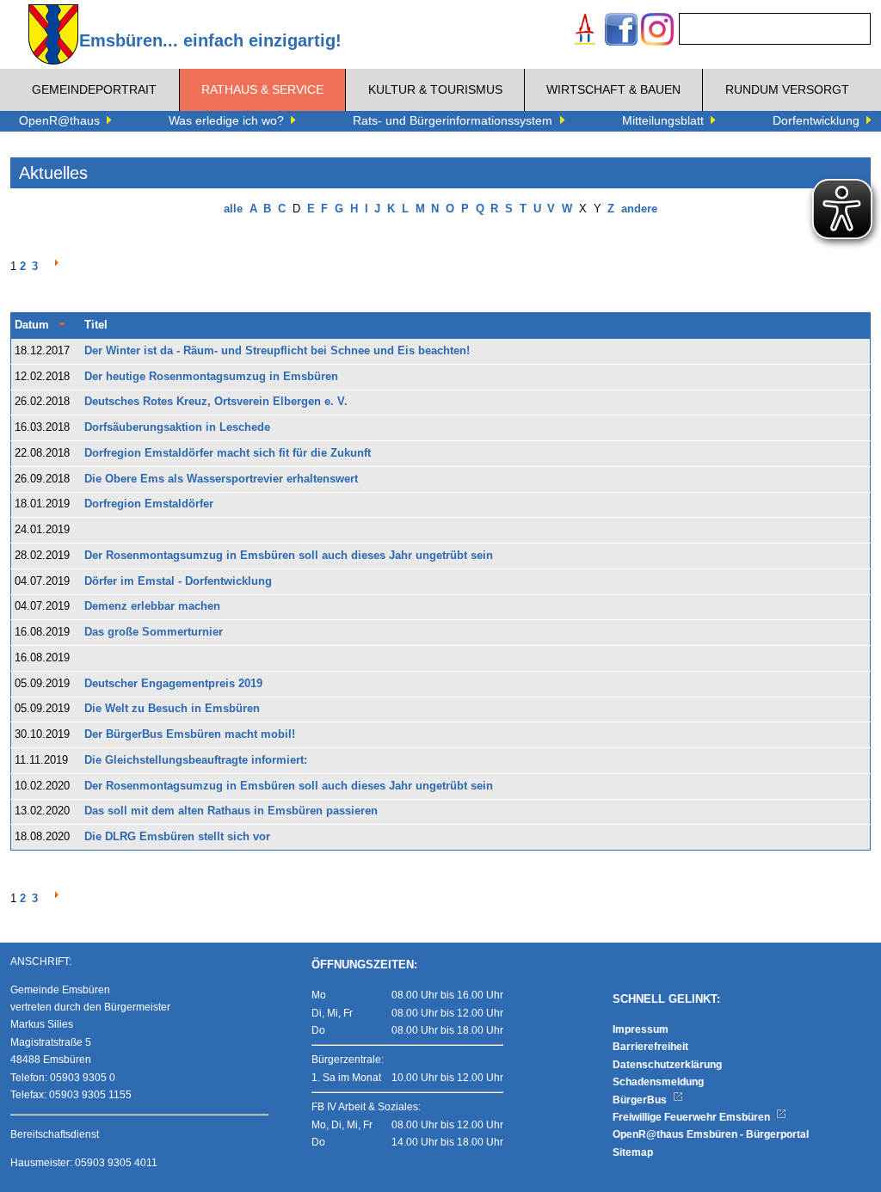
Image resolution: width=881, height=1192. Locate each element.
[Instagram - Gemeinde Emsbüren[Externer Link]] (657, 31)
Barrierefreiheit (650, 1047)
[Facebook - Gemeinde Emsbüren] (621, 31)
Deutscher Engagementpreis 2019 (173, 684)
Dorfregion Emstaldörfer (148, 504)
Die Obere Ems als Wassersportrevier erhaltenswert (221, 479)
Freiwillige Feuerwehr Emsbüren (693, 1117)
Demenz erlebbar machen (152, 606)
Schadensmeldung (658, 1082)
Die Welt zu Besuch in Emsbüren (172, 709)
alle (233, 209)
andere (639, 209)
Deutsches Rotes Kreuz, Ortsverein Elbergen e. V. (216, 402)
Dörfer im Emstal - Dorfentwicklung (178, 581)
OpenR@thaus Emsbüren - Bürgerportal (711, 1134)
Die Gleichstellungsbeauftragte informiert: (195, 760)
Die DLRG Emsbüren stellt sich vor (177, 837)
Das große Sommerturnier (153, 632)
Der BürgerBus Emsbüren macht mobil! (189, 734)
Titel (96, 325)
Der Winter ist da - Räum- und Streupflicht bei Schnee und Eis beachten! (277, 351)
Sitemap (633, 1152)
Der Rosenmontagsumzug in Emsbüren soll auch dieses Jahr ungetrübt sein (288, 556)
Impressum (640, 1029)
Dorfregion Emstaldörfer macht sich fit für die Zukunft (227, 453)
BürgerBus (641, 1100)
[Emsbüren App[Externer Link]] (585, 31)
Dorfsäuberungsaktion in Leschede (177, 427)
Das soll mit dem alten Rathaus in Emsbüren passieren (231, 811)
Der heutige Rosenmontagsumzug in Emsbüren (211, 377)
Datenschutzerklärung (667, 1065)
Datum (32, 325)
